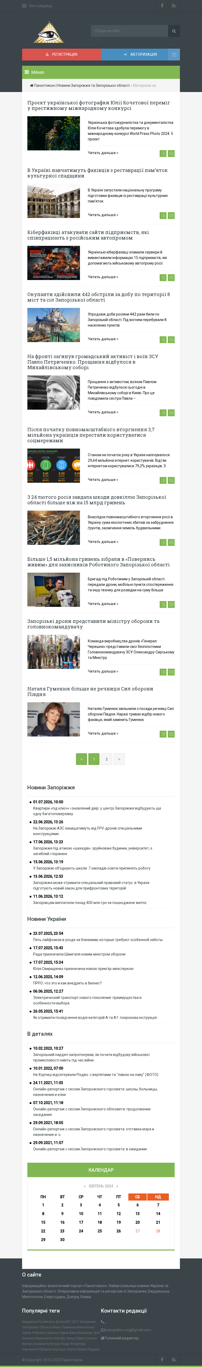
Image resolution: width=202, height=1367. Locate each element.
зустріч (27, 1344)
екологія (28, 1338)
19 (119, 1222)
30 (62, 1240)
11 (100, 1214)
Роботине (39, 1333)
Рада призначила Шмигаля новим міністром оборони (79, 954)
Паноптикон (72, 1360)
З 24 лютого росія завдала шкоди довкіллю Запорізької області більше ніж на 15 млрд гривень (96, 500)
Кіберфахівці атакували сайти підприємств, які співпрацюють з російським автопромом (88, 235)
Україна (52, 1333)
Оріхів (26, 1333)
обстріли (44, 1349)
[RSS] (174, 6)
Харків (64, 1333)
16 (62, 1222)
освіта (72, 1349)
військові (86, 1333)
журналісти (44, 1338)
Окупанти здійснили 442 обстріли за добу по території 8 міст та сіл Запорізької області (98, 297)
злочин (91, 1338)
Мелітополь (85, 1327)
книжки (40, 1344)
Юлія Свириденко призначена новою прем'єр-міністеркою (83, 969)
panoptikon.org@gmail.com (128, 1330)
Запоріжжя (87, 1322)
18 (100, 1222)
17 (81, 1222)
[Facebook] (162, 6)
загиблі (59, 1338)
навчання (29, 1349)
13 (137, 1214)
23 (62, 1231)
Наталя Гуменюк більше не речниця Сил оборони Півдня (90, 691)
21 (158, 1222)
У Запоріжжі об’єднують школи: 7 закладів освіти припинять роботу (91, 868)
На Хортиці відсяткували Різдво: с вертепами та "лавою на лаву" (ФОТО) (95, 1075)
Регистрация (64, 54)
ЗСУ (75, 1322)
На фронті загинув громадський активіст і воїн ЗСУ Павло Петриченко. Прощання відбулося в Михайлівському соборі (92, 361)
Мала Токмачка (64, 1327)
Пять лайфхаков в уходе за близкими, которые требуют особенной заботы (98, 940)
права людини (88, 1349)
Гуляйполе (47, 1322)
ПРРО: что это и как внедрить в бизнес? (67, 983)
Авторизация (143, 54)
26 (119, 1231)
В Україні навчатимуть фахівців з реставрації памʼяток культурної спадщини (97, 173)
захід (70, 1338)
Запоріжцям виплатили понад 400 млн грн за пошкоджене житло (90, 903)
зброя (80, 1338)
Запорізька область (37, 1327)
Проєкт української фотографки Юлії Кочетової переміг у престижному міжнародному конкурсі (98, 105)
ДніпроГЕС (63, 1322)
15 (43, 1222)
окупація (59, 1349)
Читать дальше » (103, 153)
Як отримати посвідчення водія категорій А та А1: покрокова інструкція (95, 1017)
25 (100, 1231)
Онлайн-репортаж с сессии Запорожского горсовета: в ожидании (90, 1149)
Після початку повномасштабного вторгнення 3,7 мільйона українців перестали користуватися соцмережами (91, 435)
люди (64, 1344)
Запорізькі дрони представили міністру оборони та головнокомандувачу (93, 624)
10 (81, 1214)
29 (43, 1240)
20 (137, 1222)
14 (158, 1214)
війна (73, 1333)
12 (119, 1214)
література (77, 1344)
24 (81, 1231)
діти (97, 1333)
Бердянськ (30, 1322)
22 (43, 1231)
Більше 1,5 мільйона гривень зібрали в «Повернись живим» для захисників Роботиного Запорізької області (98, 562)
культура (53, 1344)
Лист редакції (41, 6)
